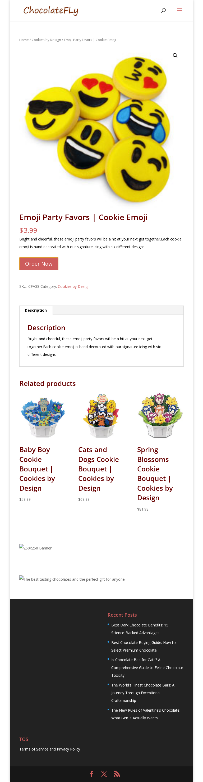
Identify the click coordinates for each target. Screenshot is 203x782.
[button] (175, 55)
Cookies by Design (46, 39)
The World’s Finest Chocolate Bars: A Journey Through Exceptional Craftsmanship (142, 693)
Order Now (39, 263)
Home (24, 39)
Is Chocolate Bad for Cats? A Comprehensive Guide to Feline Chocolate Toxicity (147, 667)
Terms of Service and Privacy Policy (49, 749)
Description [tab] (36, 310)
